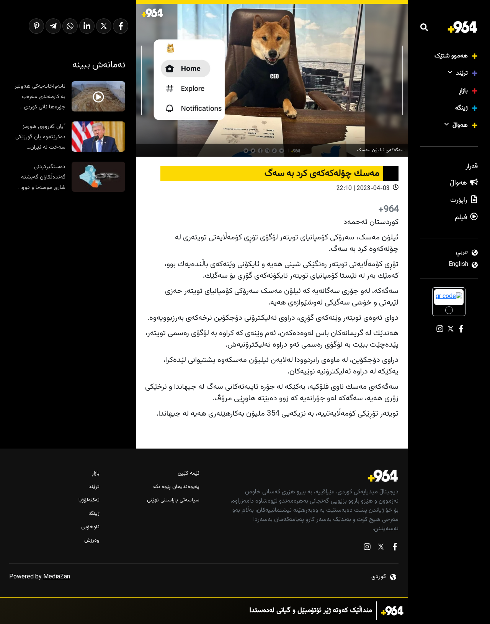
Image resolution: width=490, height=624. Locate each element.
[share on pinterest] (36, 26)
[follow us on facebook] (395, 548)
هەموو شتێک (451, 56)
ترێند (462, 73)
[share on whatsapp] (70, 26)
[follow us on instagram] (367, 548)
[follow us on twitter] (381, 548)
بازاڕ (463, 91)
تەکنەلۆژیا (89, 500)
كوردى (378, 576)
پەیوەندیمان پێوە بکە (176, 487)
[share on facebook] (120, 26)
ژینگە (461, 108)
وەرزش (92, 541)
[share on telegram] (53, 26)
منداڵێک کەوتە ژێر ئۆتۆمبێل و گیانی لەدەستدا (311, 611)
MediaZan (56, 577)
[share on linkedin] (87, 26)
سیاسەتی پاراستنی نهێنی (173, 500)
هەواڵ (460, 125)
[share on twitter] (103, 26)
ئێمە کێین (188, 474)
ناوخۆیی (90, 527)
